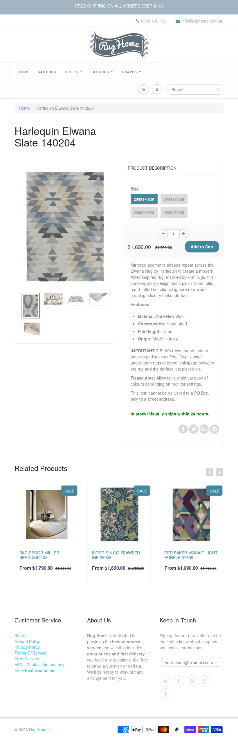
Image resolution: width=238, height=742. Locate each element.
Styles (71, 71)
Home (24, 71)
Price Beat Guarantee (34, 670)
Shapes (129, 71)
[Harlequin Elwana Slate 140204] (64, 226)
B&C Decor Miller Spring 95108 (39, 555)
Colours (100, 71)
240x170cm (174, 199)
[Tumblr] (165, 694)
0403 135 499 (154, 21)
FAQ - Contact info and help (40, 664)
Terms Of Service (30, 653)
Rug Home (39, 729)
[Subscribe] (216, 662)
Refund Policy (27, 641)
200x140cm (144, 199)
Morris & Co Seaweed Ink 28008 (115, 555)
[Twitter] (165, 681)
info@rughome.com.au (202, 21)
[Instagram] (204, 681)
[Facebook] (178, 681)
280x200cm (144, 212)
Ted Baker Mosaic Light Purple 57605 (190, 555)
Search (21, 635)
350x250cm (174, 212)
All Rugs (47, 71)
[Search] (218, 89)
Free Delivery (27, 659)
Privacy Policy (27, 647)
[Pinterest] (191, 681)
